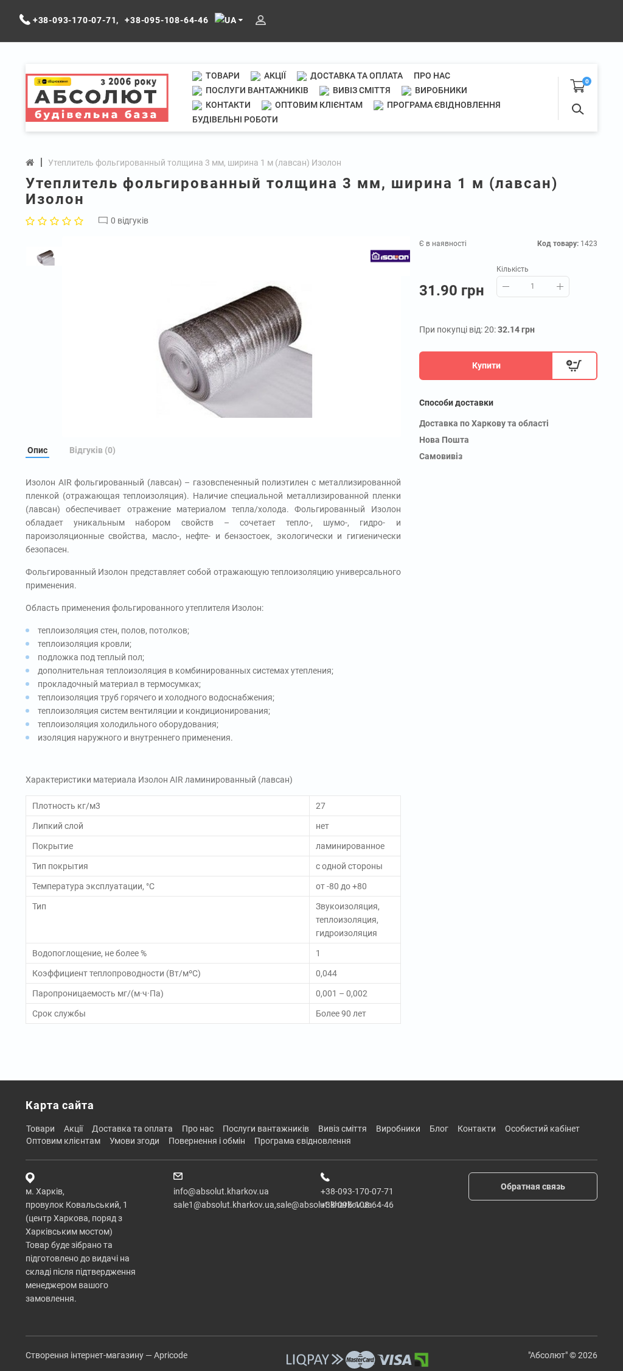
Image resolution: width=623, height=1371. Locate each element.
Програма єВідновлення (443, 105)
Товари (222, 75)
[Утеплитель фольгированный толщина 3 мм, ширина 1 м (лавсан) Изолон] (231, 336)
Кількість (512, 269)
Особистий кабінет (542, 1128)
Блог (439, 1128)
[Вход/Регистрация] (261, 20)
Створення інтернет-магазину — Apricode (106, 1355)
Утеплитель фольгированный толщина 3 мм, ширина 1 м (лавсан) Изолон (194, 162)
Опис (37, 450)
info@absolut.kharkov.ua (221, 1191)
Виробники (440, 90)
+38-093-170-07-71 (357, 1191)
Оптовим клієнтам (318, 105)
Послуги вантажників (256, 90)
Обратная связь (533, 1186)
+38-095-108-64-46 (357, 1205)
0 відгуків (129, 220)
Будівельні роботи (235, 119)
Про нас (432, 75)
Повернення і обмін (207, 1141)
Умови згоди (134, 1141)
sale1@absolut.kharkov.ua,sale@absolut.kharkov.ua (272, 1205)
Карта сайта (60, 1105)
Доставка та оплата (355, 75)
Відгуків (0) (92, 450)
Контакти (227, 105)
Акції (274, 75)
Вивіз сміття (361, 90)
